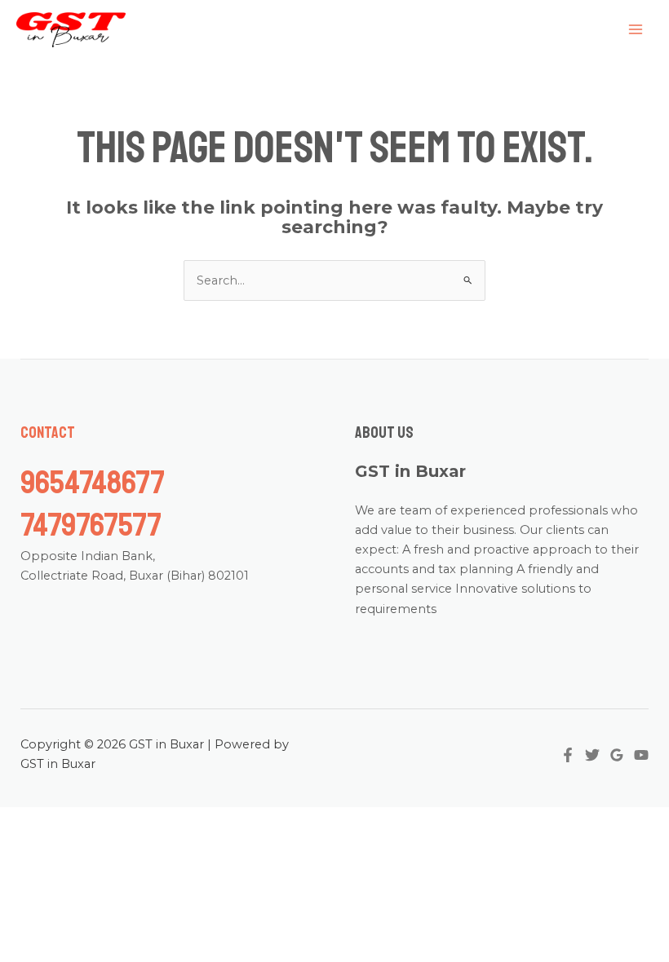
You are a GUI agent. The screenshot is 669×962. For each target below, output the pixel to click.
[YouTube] (641, 755)
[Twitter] (592, 755)
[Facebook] (567, 755)
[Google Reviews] (616, 755)
